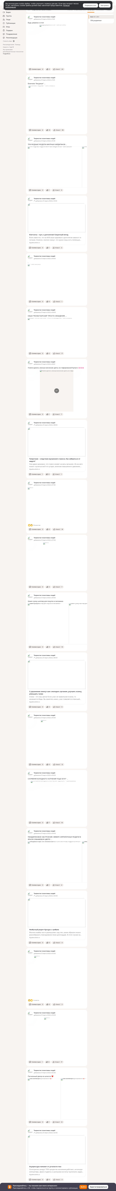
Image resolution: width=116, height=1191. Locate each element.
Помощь (17, 45)
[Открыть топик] (56, 23)
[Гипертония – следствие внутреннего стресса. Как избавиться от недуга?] (56, 450)
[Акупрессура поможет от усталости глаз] (56, 1156)
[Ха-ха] (31, 525)
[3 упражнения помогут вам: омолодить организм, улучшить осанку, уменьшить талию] (56, 682)
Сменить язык (7, 41)
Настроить (105, 5)
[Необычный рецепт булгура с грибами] (56, 919)
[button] (36, 69)
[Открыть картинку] (55, 167)
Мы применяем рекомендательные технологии (13, 52)
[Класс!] (29, 525)
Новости (6, 47)
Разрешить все (90, 5)
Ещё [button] (11, 47)
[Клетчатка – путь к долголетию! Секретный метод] (56, 224)
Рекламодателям (8, 45)
